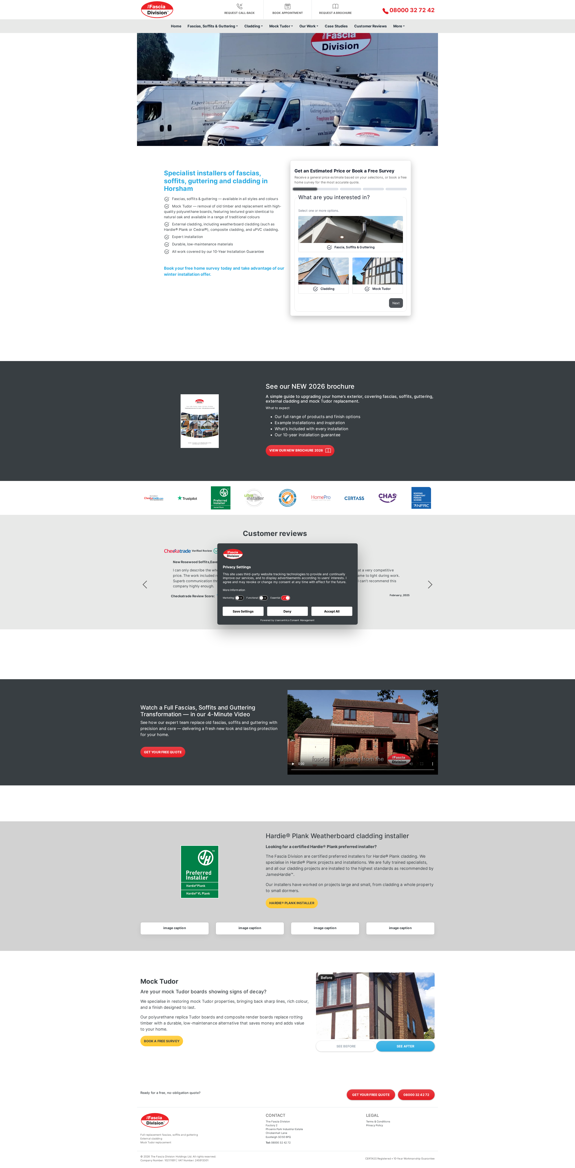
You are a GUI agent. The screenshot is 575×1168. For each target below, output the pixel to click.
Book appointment (287, 13)
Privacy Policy (374, 1125)
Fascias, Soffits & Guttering (211, 26)
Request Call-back (239, 13)
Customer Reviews (370, 26)
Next (396, 303)
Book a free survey (161, 1041)
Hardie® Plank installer (291, 903)
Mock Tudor (279, 26)
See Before (346, 1046)
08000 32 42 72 (281, 1142)
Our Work (307, 26)
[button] (400, 10)
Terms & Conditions (378, 1121)
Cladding (252, 26)
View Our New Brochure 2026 (296, 450)
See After (405, 1046)
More (397, 26)
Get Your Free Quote (163, 752)
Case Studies (336, 26)
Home (176, 26)
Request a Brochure (335, 13)
